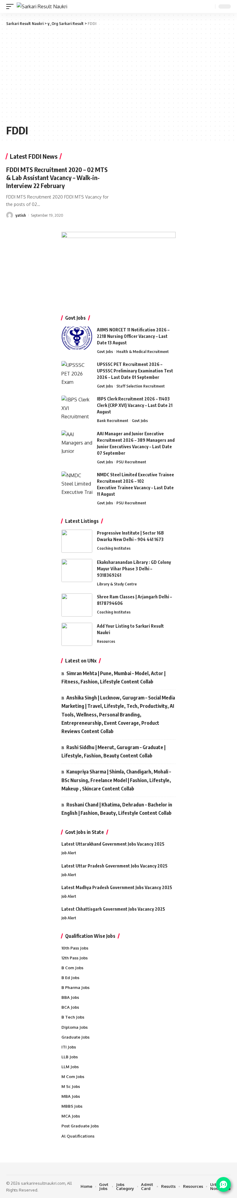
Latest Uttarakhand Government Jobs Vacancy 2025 (112, 844)
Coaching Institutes (114, 548)
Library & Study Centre (117, 583)
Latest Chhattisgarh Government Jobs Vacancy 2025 (113, 909)
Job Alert (68, 852)
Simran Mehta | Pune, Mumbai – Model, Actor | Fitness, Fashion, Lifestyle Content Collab (113, 677)
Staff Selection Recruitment (140, 386)
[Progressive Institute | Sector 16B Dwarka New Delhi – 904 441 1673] (76, 541)
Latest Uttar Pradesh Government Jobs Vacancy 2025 (114, 865)
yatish (20, 215)
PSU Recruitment (131, 461)
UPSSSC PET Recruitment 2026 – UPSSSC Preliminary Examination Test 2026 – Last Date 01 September (135, 371)
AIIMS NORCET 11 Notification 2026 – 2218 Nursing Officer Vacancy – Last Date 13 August (133, 336)
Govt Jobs (105, 351)
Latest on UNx (81, 661)
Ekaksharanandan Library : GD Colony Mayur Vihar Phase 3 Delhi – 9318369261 (134, 569)
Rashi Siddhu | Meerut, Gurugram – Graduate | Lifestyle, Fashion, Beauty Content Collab (113, 751)
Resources (106, 641)
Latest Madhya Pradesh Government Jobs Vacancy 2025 (116, 887)
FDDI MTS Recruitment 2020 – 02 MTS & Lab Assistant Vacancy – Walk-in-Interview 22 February (57, 177)
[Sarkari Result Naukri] (42, 6)
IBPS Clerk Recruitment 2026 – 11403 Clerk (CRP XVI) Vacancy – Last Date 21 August (135, 405)
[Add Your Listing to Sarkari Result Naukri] (76, 634)
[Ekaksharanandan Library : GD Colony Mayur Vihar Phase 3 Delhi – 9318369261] (76, 570)
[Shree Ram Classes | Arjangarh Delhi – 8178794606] (76, 605)
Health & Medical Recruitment (142, 351)
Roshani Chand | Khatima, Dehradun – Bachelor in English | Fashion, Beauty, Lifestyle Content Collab (116, 809)
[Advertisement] (118, 74)
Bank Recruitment (112, 420)
